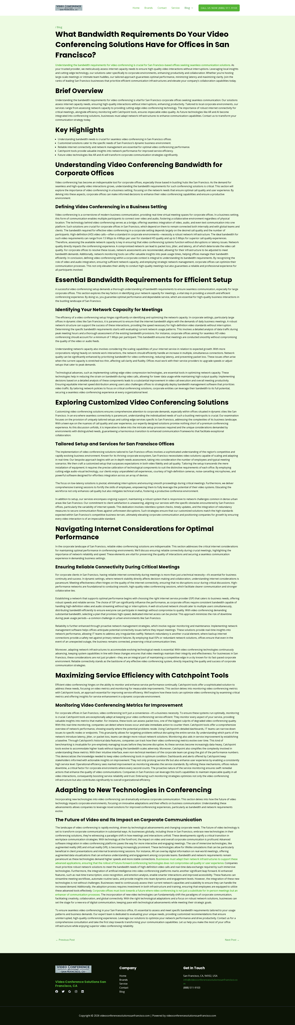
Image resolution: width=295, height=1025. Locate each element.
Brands (148, 8)
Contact (162, 8)
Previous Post (65, 939)
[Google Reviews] (69, 991)
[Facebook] (56, 991)
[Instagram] (76, 991)
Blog (187, 8)
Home (136, 8)
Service (175, 8)
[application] (191, 8)
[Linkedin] (82, 991)
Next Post (232, 939)
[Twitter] (63, 991)
